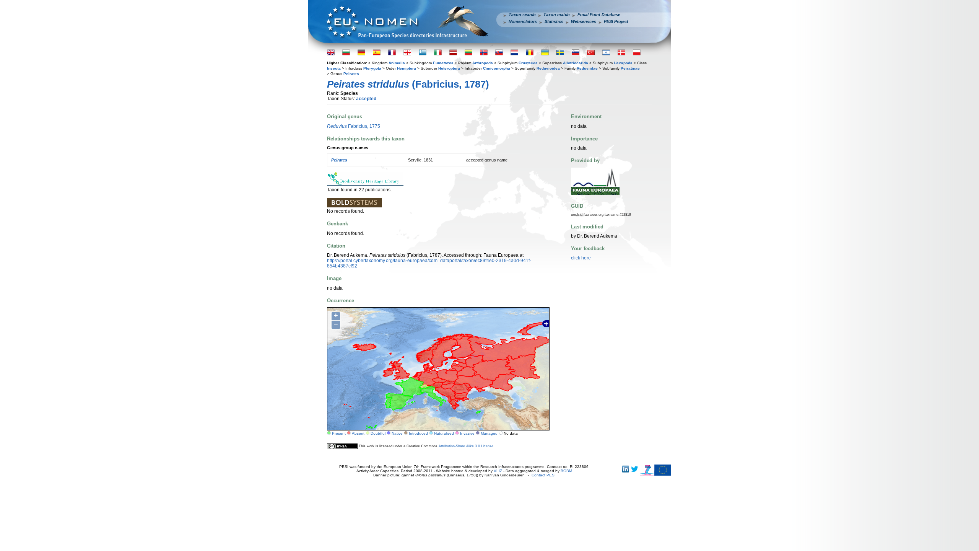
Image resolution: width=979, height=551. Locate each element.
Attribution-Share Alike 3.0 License (466, 446)
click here (581, 258)
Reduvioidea (548, 68)
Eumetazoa (443, 63)
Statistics (554, 21)
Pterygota (372, 68)
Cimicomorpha (496, 68)
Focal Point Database (598, 14)
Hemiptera (406, 68)
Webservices (583, 21)
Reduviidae (587, 68)
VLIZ (498, 471)
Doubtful (378, 433)
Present (339, 433)
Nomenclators (523, 21)
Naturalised (444, 433)
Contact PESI (544, 475)
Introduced (418, 433)
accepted (366, 98)
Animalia (397, 63)
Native (397, 433)
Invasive (467, 433)
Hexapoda (623, 63)
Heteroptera (449, 68)
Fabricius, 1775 (353, 126)
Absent (358, 433)
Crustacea (528, 63)
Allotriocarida (575, 63)
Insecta (334, 68)
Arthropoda (482, 63)
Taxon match (556, 14)
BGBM (566, 471)
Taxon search (522, 14)
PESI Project (616, 21)
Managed (489, 433)
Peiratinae (630, 68)
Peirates (351, 74)
